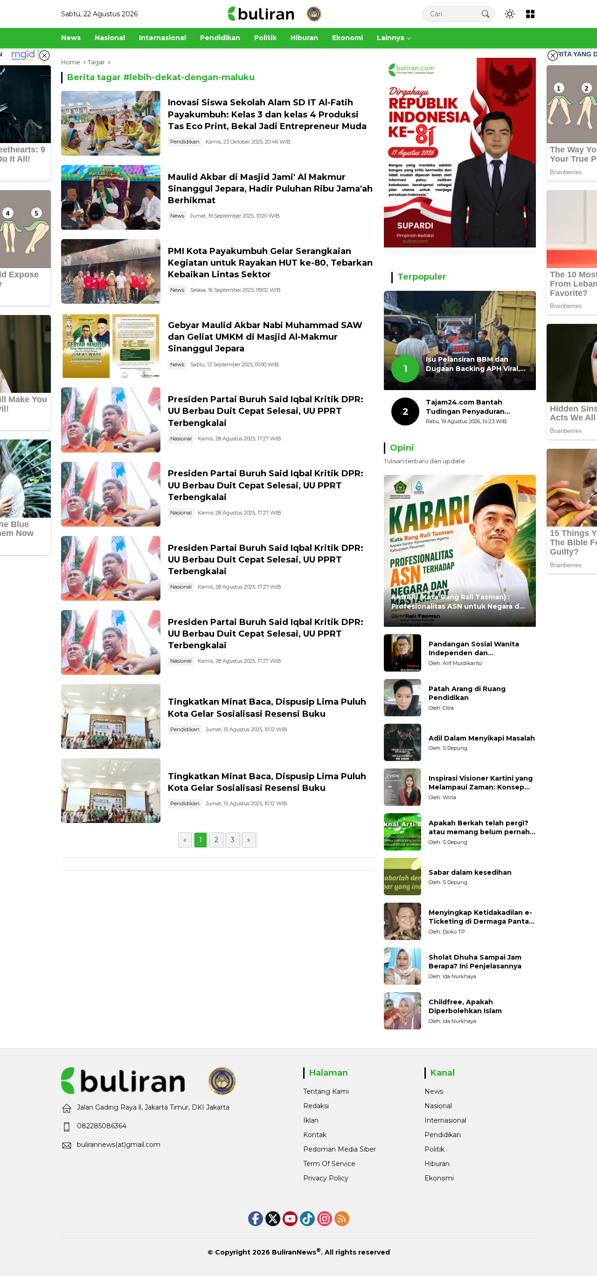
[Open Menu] (530, 14)
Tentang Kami (326, 1091)
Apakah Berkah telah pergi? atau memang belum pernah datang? (479, 828)
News (177, 216)
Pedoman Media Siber (339, 1149)
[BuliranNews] (274, 13)
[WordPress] (307, 1218)
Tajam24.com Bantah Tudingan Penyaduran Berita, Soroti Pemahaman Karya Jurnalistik (473, 407)
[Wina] (402, 787)
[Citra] (402, 697)
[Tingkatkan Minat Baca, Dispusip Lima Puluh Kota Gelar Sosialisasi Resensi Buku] (110, 716)
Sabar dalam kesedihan (470, 872)
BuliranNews (294, 1252)
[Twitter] (272, 1218)
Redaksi (316, 1106)
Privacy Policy (325, 1178)
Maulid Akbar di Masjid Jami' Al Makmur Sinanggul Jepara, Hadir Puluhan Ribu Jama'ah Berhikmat (270, 189)
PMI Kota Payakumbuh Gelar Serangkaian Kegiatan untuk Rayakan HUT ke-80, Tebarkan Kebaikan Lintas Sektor (270, 263)
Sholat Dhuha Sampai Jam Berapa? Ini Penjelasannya (475, 962)
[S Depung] (402, 742)
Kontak (314, 1135)
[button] (485, 13)
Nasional (181, 438)
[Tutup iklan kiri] (44, 55)
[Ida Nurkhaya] (402, 966)
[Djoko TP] (402, 921)
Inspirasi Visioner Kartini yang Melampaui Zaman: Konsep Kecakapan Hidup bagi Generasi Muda (481, 783)
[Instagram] (324, 1218)
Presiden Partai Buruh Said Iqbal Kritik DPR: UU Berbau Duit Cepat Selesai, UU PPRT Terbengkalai (265, 411)
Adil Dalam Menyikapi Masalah (482, 738)
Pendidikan (185, 141)
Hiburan (437, 1163)
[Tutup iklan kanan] (553, 55)
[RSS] (341, 1218)
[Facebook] (255, 1218)
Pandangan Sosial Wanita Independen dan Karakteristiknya (474, 649)
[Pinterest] (290, 1218)
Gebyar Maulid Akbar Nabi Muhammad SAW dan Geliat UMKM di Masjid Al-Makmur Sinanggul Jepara (265, 337)
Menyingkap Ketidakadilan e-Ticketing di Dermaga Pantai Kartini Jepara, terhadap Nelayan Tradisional (480, 917)
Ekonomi (439, 1178)
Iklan (311, 1120)
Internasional (445, 1120)
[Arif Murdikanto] (402, 653)
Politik (434, 1149)
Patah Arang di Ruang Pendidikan (467, 693)
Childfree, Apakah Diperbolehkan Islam (465, 1006)
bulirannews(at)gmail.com (118, 1144)
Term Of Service (329, 1163)
